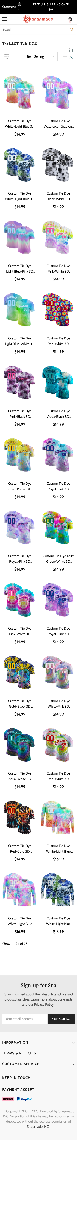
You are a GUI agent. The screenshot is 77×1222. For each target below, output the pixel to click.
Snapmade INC (38, 1127)
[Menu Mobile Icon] (4, 19)
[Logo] (39, 19)
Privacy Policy (44, 1004)
